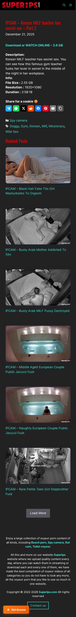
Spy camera (18, 120)
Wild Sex (12, 131)
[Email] (53, 108)
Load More (38, 513)
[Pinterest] (45, 108)
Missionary (56, 126)
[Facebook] (38, 108)
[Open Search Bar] (64, 5)
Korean (35, 126)
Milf (44, 126)
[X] (23, 108)
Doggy (14, 126)
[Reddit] (31, 108)
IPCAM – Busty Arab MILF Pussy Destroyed (38, 311)
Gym (24, 126)
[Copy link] (60, 108)
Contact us (38, 605)
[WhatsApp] (16, 108)
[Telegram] (9, 108)
